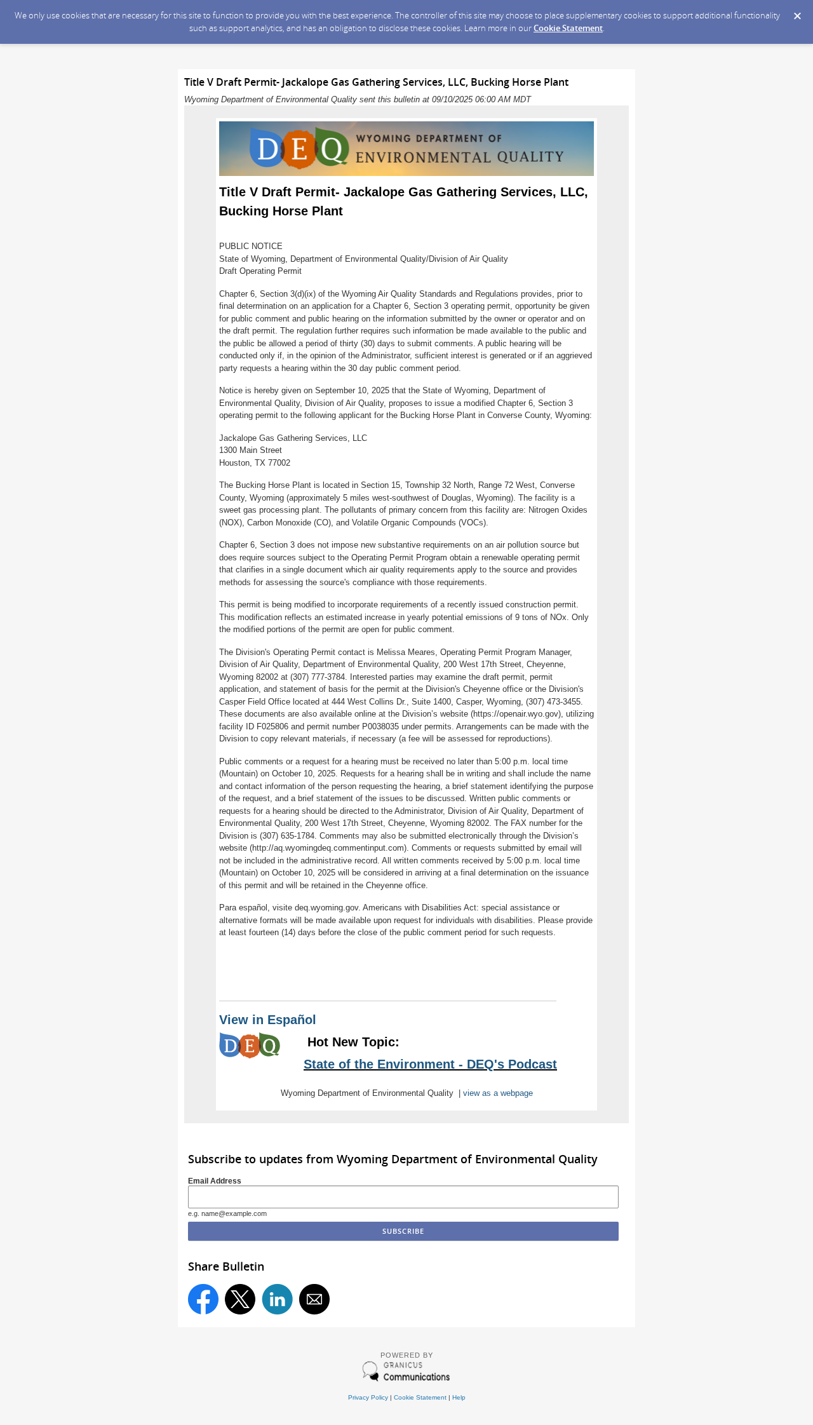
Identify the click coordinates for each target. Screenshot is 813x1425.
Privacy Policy (368, 1397)
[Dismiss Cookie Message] (797, 12)
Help (459, 1397)
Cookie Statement (568, 28)
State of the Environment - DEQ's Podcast (430, 1064)
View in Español (267, 1020)
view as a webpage (498, 1093)
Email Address (214, 1181)
